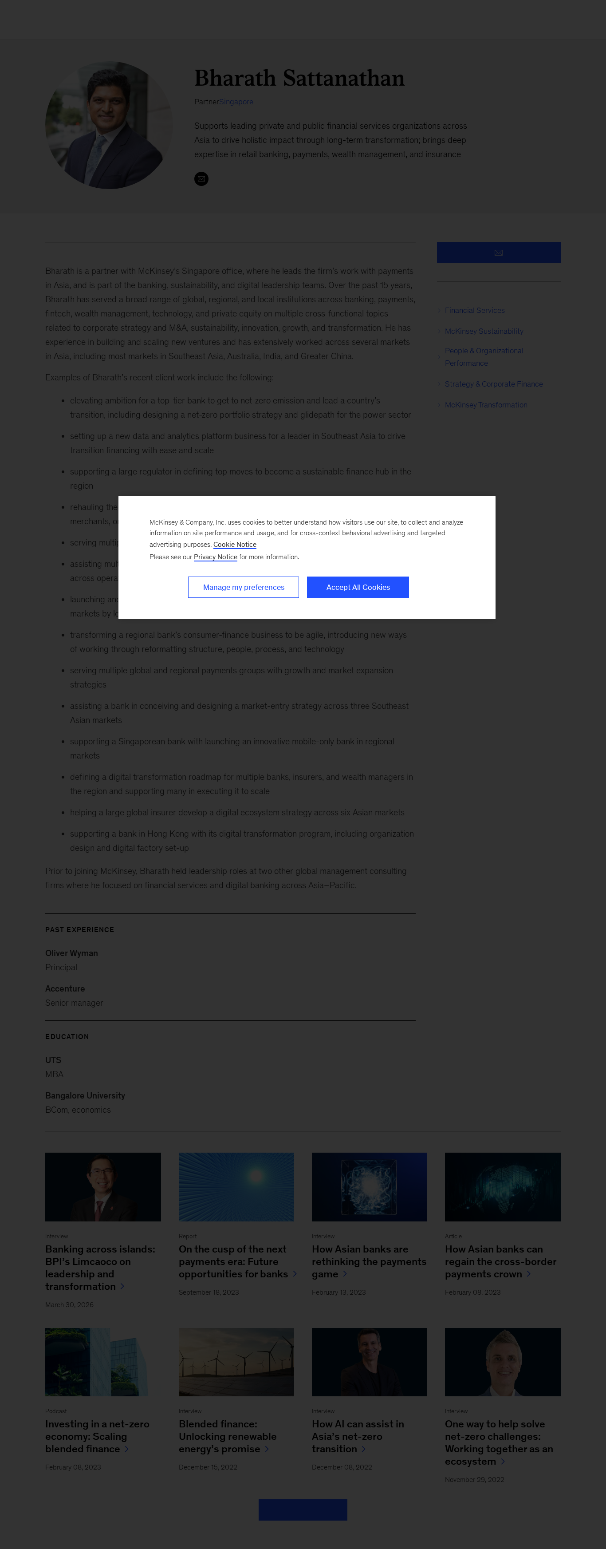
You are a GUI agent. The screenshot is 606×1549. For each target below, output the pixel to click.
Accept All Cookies (358, 587)
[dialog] (307, 557)
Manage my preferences (243, 587)
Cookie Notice (234, 544)
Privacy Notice (215, 557)
